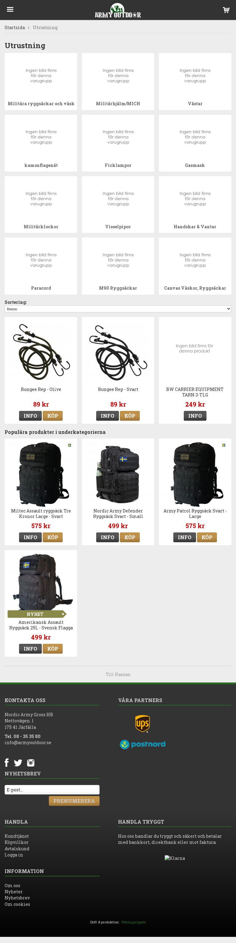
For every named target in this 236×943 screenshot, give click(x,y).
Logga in (14, 855)
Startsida (15, 27)
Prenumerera (74, 801)
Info (30, 415)
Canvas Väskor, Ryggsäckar (195, 288)
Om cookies (17, 904)
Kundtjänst (17, 836)
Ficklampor (118, 165)
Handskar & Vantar (195, 227)
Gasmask (195, 165)
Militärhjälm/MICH (118, 103)
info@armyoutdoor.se (28, 742)
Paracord (41, 288)
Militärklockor (41, 227)
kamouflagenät (41, 165)
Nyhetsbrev (17, 898)
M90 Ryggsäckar (118, 288)
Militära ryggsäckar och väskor (43, 103)
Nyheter (14, 892)
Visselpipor (118, 227)
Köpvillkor (17, 842)
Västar (195, 103)
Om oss (12, 885)
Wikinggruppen (133, 922)
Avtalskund (17, 849)
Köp (52, 415)
